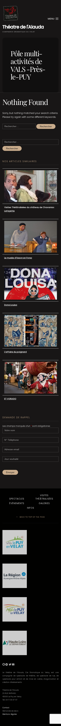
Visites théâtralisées (44, 497)
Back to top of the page (32, 517)
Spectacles (16, 498)
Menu (51, 18)
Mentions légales (9, 714)
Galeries (44, 503)
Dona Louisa (10, 305)
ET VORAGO (10, 398)
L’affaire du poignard (15, 351)
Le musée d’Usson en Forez (18, 257)
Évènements (16, 503)
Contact (5, 707)
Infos (30, 507)
